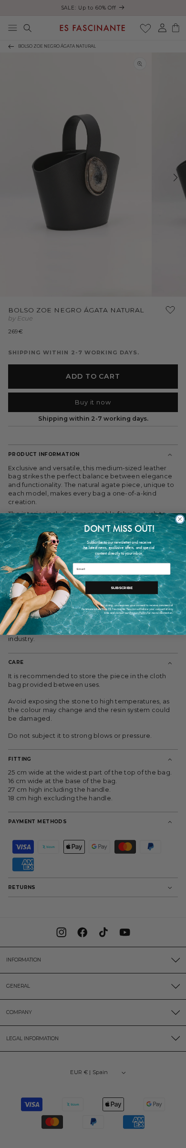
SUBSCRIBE (122, 588)
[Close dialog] (180, 519)
